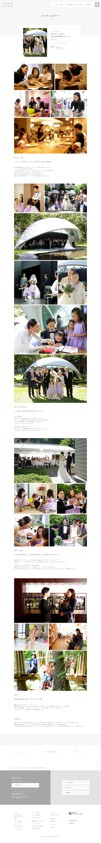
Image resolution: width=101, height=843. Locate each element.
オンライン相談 (59, 4)
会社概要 (71, 823)
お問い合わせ (18, 785)
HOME (11, 767)
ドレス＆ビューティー (19, 828)
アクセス (52, 812)
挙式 (15, 819)
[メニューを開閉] (97, 4)
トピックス (53, 825)
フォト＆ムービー (18, 824)
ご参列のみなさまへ (55, 815)
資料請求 (88, 4)
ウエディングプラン (79, 4)
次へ (77, 751)
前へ (24, 751)
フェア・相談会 (68, 4)
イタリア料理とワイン (19, 826)
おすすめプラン (69, 787)
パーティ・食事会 (18, 821)
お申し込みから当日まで (37, 826)
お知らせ (52, 827)
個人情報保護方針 (73, 820)
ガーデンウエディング (41, 740)
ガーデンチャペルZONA (60, 740)
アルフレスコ (50, 740)
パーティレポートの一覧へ (50, 751)
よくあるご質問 (35, 828)
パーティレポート (18, 767)
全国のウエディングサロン (38, 821)
